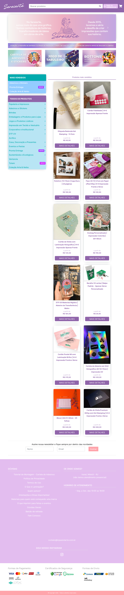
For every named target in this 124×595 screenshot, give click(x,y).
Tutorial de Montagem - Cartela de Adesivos (34, 474)
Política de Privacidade (34, 478)
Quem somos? (34, 491)
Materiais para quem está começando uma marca (34, 499)
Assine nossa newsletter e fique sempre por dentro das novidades (62, 444)
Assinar (93, 449)
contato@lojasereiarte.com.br (62, 540)
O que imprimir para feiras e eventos (34, 503)
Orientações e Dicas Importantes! (34, 495)
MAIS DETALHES (67, 145)
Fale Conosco (34, 515)
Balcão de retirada (34, 511)
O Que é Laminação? (34, 487)
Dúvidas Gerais (34, 507)
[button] (16, 27)
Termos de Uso (34, 482)
